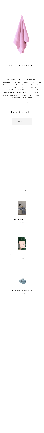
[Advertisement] (22, 157)
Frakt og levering (22, 102)
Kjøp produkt (22, 121)
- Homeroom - (22, 70)
